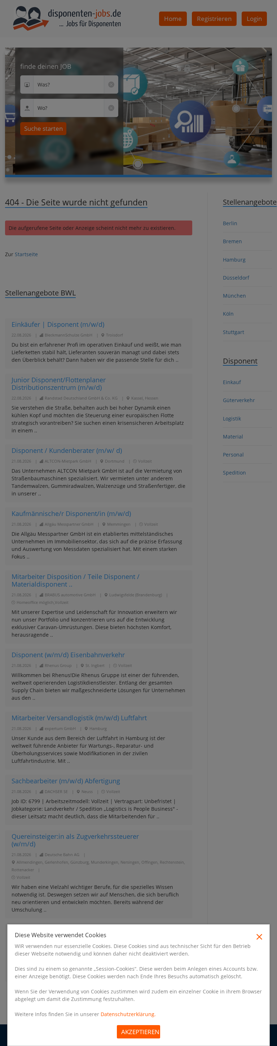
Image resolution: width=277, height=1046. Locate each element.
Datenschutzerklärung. (128, 1014)
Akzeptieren (140, 1032)
